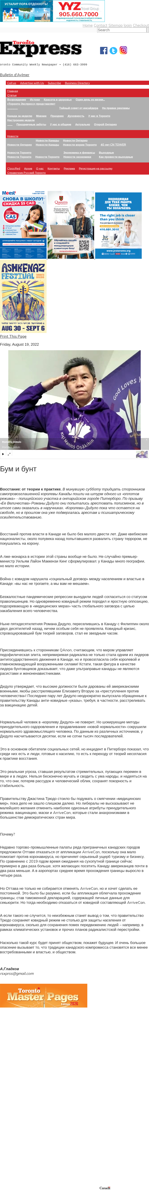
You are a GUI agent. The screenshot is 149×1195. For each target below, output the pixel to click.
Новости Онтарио (19, 144)
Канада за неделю (19, 116)
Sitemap (115, 25)
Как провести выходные (116, 157)
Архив (28, 168)
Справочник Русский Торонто (26, 172)
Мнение (41, 116)
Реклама (69, 168)
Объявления (11, 1129)
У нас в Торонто (99, 116)
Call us (11, 83)
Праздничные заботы (31, 124)
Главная (12, 91)
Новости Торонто (19, 152)
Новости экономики (77, 157)
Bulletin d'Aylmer (14, 74)
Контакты (54, 168)
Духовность (76, 116)
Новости (12, 136)
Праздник (57, 116)
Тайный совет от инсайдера (78, 108)
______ (12, 108)
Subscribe (54, 83)
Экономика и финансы (79, 152)
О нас (40, 168)
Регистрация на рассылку (95, 168)
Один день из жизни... (90, 99)
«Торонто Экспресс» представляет (31, 103)
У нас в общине (60, 124)
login (128, 25)
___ (10, 124)
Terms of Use (4, 1193)
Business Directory (77, 83)
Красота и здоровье (58, 99)
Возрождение (16, 99)
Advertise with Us (32, 83)
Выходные (106, 152)
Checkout (141, 25)
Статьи (12, 95)
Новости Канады (47, 140)
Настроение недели (21, 120)
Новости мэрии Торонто (80, 144)
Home (88, 25)
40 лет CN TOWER (113, 144)
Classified (13, 168)
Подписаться (11, 1115)
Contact (100, 25)
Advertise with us (15, 1166)
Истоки (35, 99)
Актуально (82, 124)
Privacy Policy (17, 1193)
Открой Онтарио (105, 124)
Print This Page (13, 336)
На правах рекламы (116, 108)
